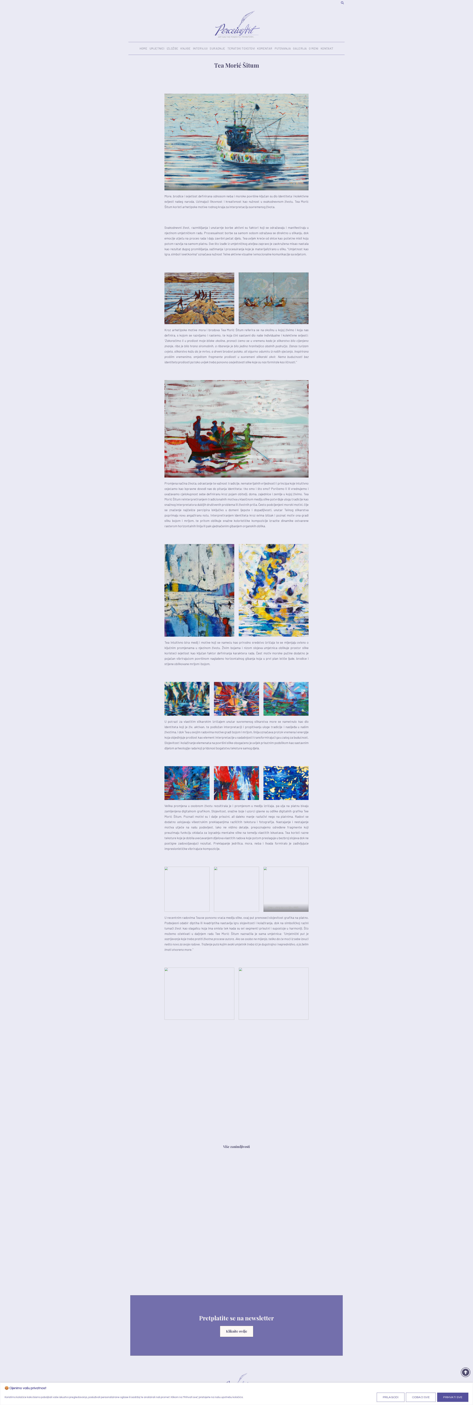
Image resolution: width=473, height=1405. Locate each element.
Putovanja (283, 48)
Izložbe (172, 48)
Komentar (264, 48)
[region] (236, 1394)
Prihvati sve (452, 1397)
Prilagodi (391, 1397)
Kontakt (327, 48)
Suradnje (217, 48)
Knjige (185, 48)
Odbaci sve (421, 1397)
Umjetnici (156, 48)
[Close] (469, 1386)
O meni (313, 48)
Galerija (300, 48)
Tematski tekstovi (241, 48)
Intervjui (200, 48)
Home (143, 48)
